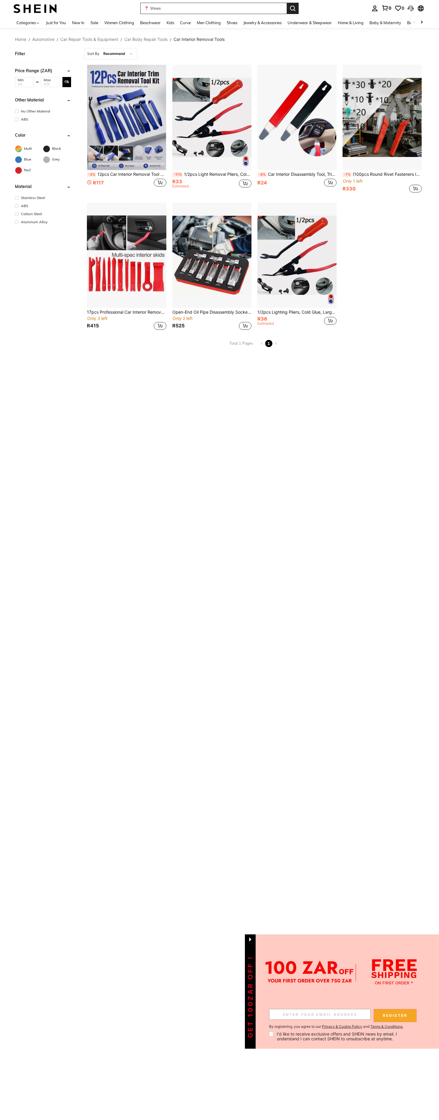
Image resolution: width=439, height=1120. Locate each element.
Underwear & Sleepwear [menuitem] (310, 22)
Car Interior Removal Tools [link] (199, 39)
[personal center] (374, 8)
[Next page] (276, 343)
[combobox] (111, 53)
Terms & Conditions (386, 1026)
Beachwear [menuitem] (150, 22)
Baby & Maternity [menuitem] (385, 22)
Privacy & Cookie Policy (342, 1026)
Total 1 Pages (241, 343)
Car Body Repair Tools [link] (146, 39)
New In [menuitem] (78, 22)
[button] (410, 8)
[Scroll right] (422, 22)
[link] (386, 8)
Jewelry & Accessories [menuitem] (262, 22)
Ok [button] (67, 82)
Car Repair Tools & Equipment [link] (89, 39)
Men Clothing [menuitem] (209, 22)
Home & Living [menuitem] (350, 22)
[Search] (293, 8)
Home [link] (20, 39)
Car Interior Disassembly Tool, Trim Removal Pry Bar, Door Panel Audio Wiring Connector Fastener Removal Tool (298, 174)
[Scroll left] (414, 22)
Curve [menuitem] (185, 22)
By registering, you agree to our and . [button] (336, 1027)
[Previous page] (261, 343)
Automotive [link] (43, 39)
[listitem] (126, 129)
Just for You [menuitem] (56, 22)
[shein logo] (35, 8)
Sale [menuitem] (94, 22)
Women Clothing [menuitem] (119, 22)
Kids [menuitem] (170, 22)
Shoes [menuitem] (232, 22)
